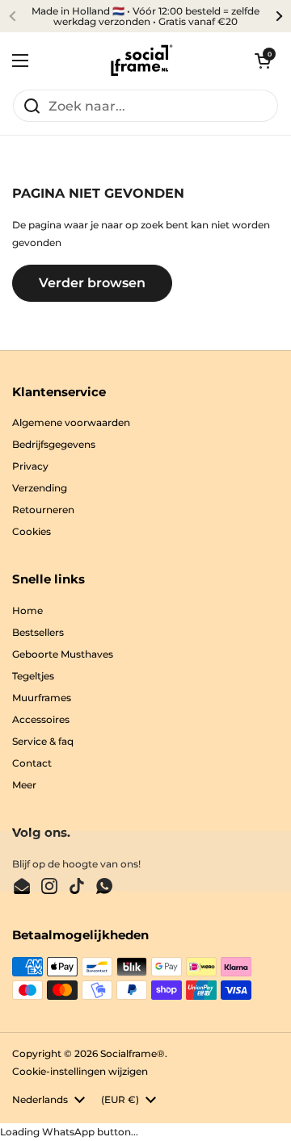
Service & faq (43, 741)
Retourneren (43, 510)
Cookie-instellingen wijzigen (80, 1071)
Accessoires (41, 719)
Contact (32, 763)
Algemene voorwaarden (71, 422)
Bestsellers (38, 632)
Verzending (39, 488)
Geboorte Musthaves (62, 654)
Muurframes (41, 698)
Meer (24, 785)
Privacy (30, 466)
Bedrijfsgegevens (53, 444)
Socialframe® (132, 1053)
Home (27, 610)
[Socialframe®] (141, 60)
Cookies (31, 531)
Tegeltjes (33, 676)
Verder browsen (92, 282)
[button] (263, 60)
